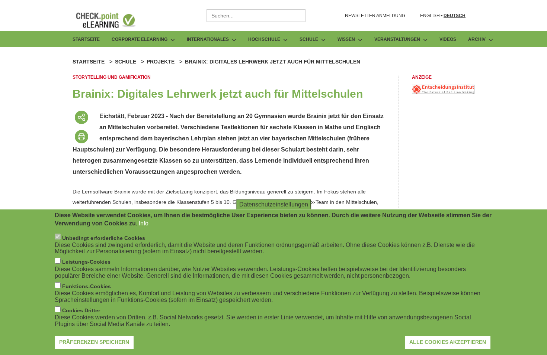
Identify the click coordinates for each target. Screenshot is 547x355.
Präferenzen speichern (94, 342)
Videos (447, 39)
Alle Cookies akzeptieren (447, 342)
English (430, 15)
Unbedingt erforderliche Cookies (103, 238)
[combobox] (256, 15)
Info (143, 223)
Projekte (161, 62)
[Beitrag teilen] (81, 117)
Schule (125, 62)
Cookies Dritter (81, 310)
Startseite (86, 39)
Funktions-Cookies (86, 286)
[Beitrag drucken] (81, 136)
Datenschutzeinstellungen (273, 204)
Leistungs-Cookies (86, 262)
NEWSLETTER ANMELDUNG (375, 15)
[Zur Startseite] (111, 20)
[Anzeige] (443, 92)
